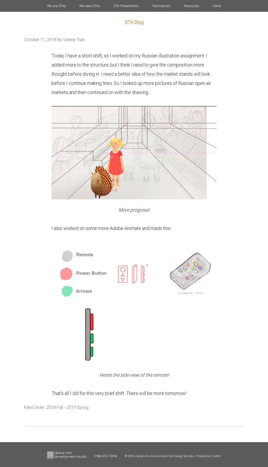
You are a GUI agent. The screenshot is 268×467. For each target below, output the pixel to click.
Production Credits (209, 456)
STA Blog (134, 22)
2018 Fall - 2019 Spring (67, 407)
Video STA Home (105, 456)
